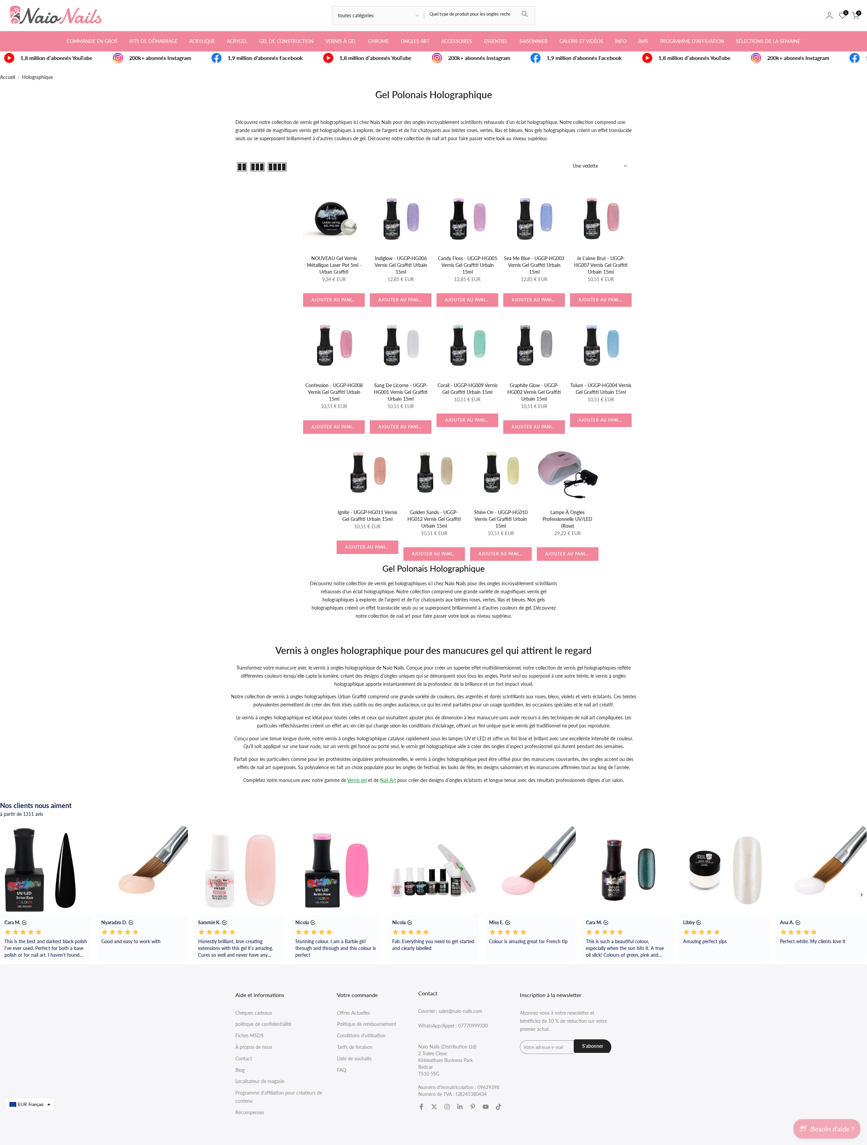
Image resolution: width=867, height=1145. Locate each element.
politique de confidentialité (263, 1024)
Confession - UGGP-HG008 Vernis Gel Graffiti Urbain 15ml (334, 392)
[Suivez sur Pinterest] (473, 1107)
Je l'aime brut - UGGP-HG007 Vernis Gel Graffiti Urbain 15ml (601, 265)
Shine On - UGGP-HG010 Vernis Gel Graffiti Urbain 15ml (501, 519)
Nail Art (388, 780)
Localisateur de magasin (259, 1081)
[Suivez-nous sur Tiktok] (498, 1107)
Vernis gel (357, 780)
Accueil (7, 77)
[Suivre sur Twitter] (434, 1107)
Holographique (37, 77)
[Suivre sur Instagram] (447, 1107)
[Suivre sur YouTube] (486, 1107)
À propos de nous (253, 1047)
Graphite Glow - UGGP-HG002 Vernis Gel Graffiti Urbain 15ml (534, 392)
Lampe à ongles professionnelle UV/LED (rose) (567, 519)
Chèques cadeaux (253, 1013)
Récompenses (249, 1112)
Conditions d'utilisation (361, 1035)
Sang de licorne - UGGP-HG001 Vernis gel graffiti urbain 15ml (400, 392)
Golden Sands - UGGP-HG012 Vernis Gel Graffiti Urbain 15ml (434, 519)
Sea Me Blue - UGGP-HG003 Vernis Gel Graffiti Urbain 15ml (534, 265)
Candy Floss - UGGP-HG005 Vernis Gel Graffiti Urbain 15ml (467, 265)
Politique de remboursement (366, 1024)
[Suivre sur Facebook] (421, 1107)
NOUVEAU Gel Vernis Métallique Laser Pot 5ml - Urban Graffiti (334, 265)
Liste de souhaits (354, 1058)
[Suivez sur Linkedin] (460, 1107)
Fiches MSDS (249, 1035)
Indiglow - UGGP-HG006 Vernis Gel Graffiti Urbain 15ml (401, 265)
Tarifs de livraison (355, 1047)
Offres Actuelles (353, 1013)
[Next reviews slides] (861, 894)
